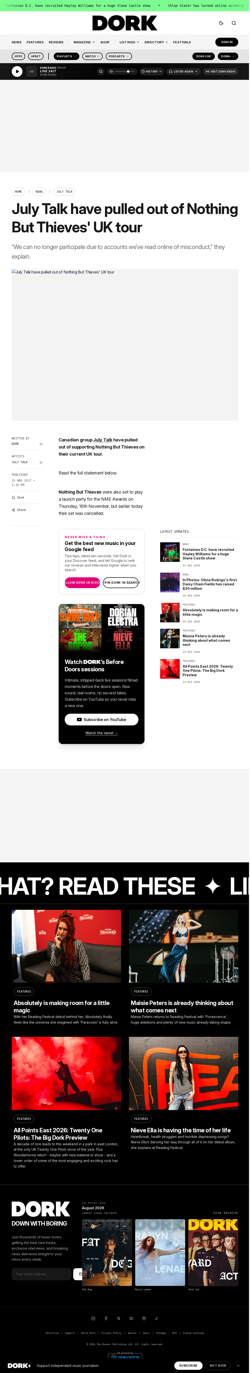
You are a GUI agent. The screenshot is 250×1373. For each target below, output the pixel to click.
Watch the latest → (101, 733)
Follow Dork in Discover (82, 582)
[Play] (17, 71)
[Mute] (111, 71)
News (39, 191)
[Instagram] (93, 1318)
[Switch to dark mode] (221, 23)
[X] (118, 1318)
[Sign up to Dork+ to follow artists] (41, 444)
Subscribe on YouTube (105, 719)
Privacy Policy (112, 1333)
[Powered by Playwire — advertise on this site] (125, 1356)
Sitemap (161, 1333)
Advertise (52, 1333)
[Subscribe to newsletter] (81, 1274)
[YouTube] (131, 1318)
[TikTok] (156, 1318)
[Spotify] (144, 1318)
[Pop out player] (101, 71)
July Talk (20, 462)
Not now (218, 1365)
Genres (132, 1333)
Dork (15, 444)
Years (146, 1333)
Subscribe (188, 1365)
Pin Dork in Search (120, 582)
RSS (174, 1333)
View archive (225, 1213)
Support (70, 1333)
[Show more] (238, 1366)
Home (18, 191)
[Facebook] (106, 1318)
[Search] (233, 23)
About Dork (88, 1333)
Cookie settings (193, 1333)
